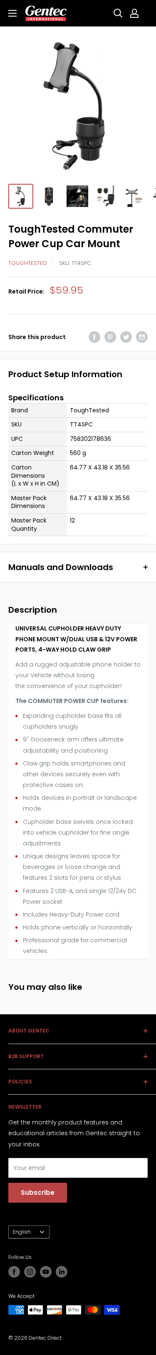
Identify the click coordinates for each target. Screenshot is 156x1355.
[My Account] (134, 13)
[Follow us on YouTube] (46, 1272)
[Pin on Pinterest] (110, 337)
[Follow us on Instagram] (30, 1272)
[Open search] (118, 13)
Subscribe (37, 1192)
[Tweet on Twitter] (126, 337)
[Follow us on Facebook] (14, 1272)
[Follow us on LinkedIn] (61, 1272)
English (22, 1232)
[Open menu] (12, 13)
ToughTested (27, 263)
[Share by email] (142, 337)
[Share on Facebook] (94, 337)
